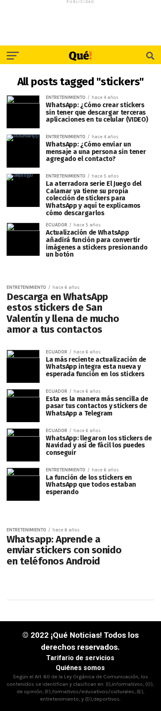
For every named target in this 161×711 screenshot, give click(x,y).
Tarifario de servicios (80, 658)
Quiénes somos (80, 668)
